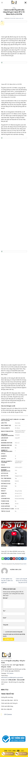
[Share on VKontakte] (16, 558)
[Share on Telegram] (25, 558)
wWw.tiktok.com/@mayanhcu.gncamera (12, 677)
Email (4, 617)
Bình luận (5, 598)
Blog (14, 7)
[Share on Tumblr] (22, 558)
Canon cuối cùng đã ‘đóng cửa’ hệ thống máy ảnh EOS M (21, 580)
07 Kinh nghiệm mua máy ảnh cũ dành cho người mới (7, 580)
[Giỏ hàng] (25, 2)
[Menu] (2, 2)
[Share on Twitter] (8, 558)
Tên (4, 611)
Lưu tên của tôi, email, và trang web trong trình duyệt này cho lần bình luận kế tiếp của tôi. (14, 634)
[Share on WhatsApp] (2, 558)
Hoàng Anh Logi (19, 18)
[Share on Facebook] (5, 558)
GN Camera (10, 673)
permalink (24, 564)
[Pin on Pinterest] (14, 558)
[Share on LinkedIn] (19, 558)
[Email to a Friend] (11, 558)
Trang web (5, 624)
